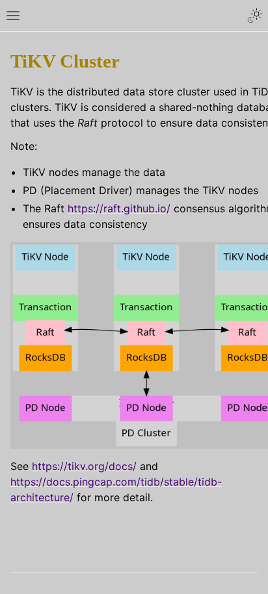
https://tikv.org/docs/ (84, 466)
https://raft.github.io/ (119, 208)
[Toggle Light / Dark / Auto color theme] (255, 15)
